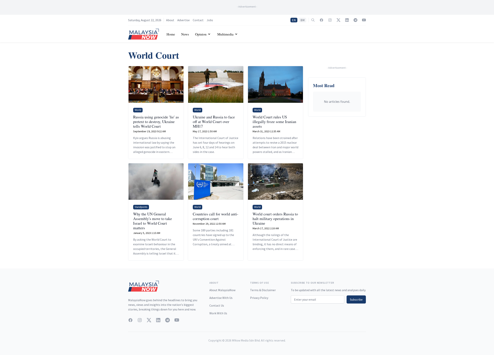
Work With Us (218, 313)
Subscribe (356, 299)
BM (302, 20)
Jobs (210, 20)
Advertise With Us (221, 298)
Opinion (200, 34)
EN (294, 20)
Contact (198, 20)
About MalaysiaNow (222, 290)
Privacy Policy (259, 298)
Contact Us (216, 305)
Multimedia (225, 34)
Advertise (183, 20)
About (170, 20)
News (185, 34)
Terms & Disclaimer (263, 290)
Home (171, 34)
